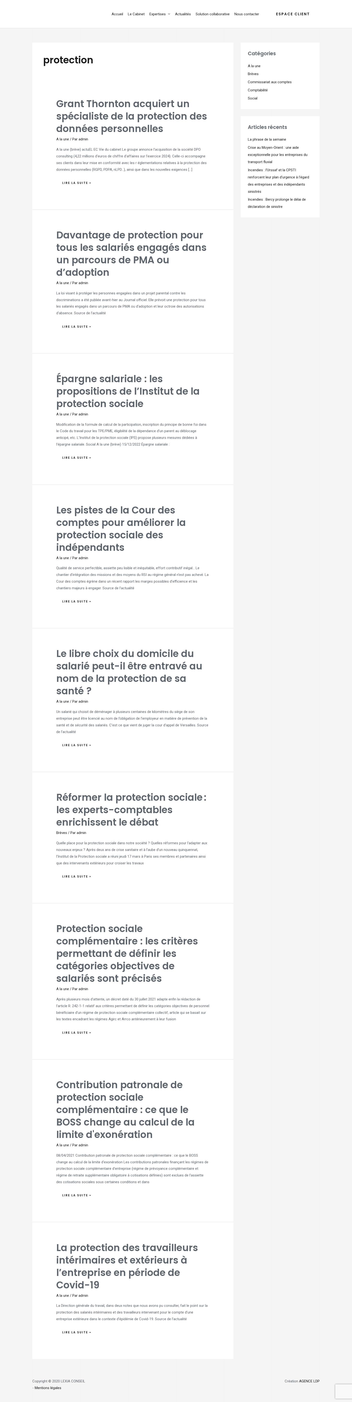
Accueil (117, 14)
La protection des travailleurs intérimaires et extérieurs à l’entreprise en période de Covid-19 (127, 1266)
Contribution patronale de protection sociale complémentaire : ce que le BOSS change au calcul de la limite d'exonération (125, 1109)
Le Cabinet (136, 14)
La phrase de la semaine (267, 139)
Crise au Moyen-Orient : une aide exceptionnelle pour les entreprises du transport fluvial (277, 154)
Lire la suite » (76, 181)
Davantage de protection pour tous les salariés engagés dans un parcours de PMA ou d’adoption (131, 253)
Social (252, 98)
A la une (62, 139)
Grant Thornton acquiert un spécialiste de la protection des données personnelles (131, 116)
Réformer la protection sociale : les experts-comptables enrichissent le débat (131, 810)
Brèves (61, 833)
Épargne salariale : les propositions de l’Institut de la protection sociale (128, 391)
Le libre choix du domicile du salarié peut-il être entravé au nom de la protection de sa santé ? (129, 672)
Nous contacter (246, 14)
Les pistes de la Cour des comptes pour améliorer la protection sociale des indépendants (121, 528)
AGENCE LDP (309, 1381)
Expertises (157, 14)
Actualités (183, 14)
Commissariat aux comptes (270, 82)
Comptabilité (258, 90)
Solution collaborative (213, 14)
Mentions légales (48, 1388)
